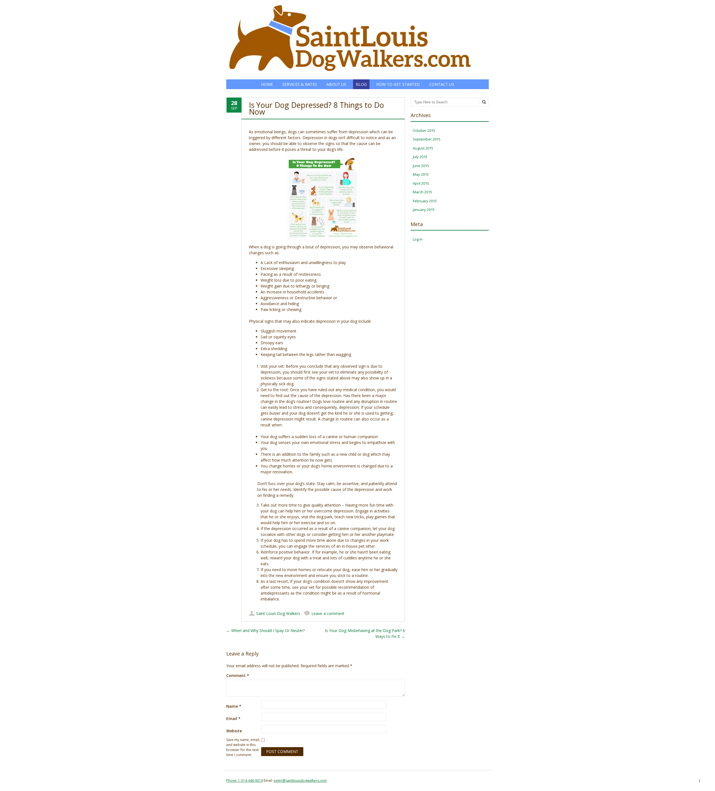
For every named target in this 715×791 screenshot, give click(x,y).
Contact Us (441, 84)
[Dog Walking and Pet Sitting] (350, 73)
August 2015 (423, 148)
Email (233, 718)
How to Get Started (398, 84)
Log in (418, 239)
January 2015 (424, 209)
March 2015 (422, 191)
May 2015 (421, 174)
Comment (237, 675)
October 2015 (424, 130)
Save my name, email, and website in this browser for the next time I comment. (243, 747)
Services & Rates (299, 84)
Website (234, 730)
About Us (336, 84)
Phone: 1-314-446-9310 (244, 780)
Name (233, 706)
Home (267, 84)
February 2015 (425, 200)
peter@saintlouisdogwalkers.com (300, 780)
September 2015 (426, 139)
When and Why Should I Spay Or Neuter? (265, 630)
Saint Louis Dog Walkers (278, 613)
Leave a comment (327, 613)
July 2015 (420, 156)
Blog (361, 84)
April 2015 (421, 183)
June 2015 (421, 165)
